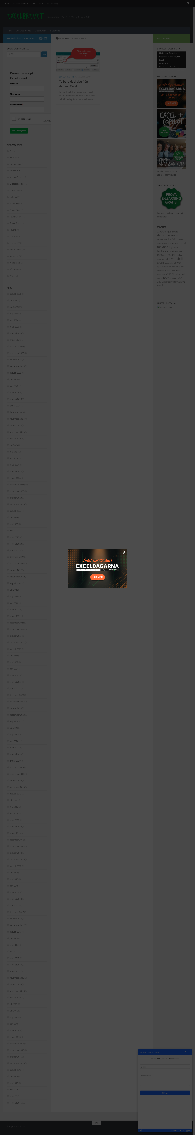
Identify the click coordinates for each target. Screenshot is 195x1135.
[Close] (123, 552)
